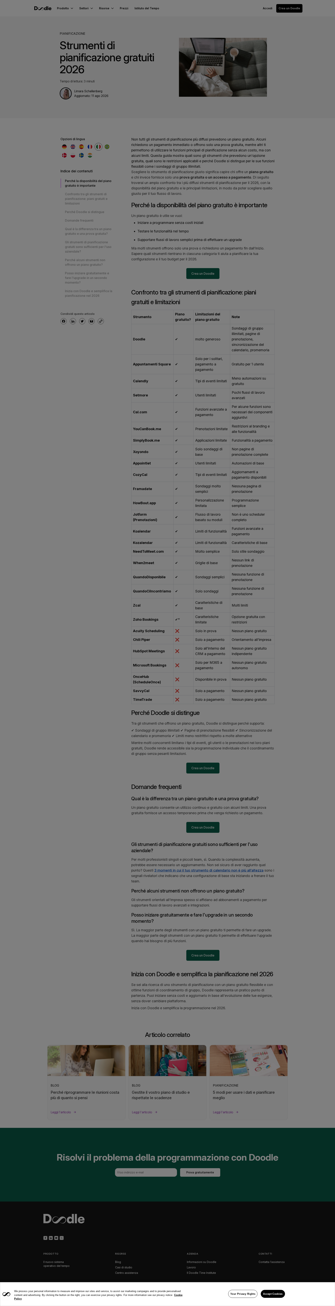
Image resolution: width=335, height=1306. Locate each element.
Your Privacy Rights (242, 1293)
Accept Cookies (272, 1293)
